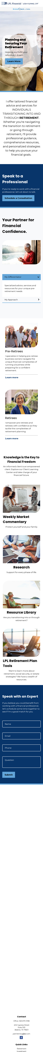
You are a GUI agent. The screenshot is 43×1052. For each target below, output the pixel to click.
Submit (9, 774)
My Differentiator (13, 277)
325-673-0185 (24, 1021)
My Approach (11, 300)
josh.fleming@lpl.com (21, 1034)
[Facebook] (21, 1037)
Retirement (21, 1049)
